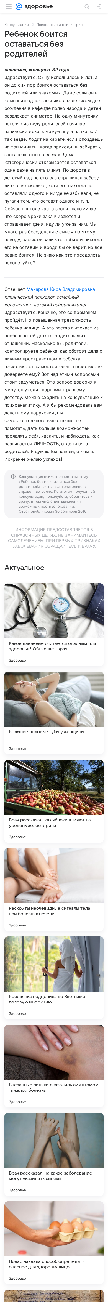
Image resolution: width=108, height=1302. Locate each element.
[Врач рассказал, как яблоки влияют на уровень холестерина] (54, 801)
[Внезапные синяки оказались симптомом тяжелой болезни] (54, 1066)
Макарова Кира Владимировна (61, 289)
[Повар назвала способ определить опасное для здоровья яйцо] (54, 1242)
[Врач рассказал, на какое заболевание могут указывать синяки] (54, 1154)
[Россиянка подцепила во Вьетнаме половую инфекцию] (54, 977)
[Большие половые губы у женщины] (54, 713)
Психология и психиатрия (60, 24)
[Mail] (19, 6)
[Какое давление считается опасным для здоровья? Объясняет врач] (54, 624)
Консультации (16, 24)
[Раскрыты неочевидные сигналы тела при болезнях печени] (54, 889)
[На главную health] (37, 6)
